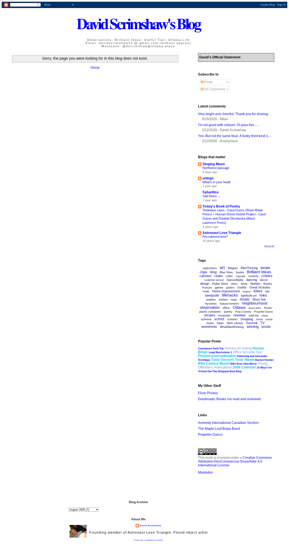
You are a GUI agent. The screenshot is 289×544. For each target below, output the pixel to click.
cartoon (205, 276)
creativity (253, 276)
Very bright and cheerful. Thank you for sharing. (233, 114)
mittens (223, 299)
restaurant (224, 315)
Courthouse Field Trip (211, 348)
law (267, 291)
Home (95, 67)
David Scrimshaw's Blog (138, 23)
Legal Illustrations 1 (220, 352)
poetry (228, 311)
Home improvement (226, 291)
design (204, 283)
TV (262, 323)
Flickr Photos (208, 393)
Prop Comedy (243, 311)
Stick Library (235, 323)
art (222, 267)
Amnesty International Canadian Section (228, 422)
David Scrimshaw (150, 525)
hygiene (247, 291)
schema (206, 319)
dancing (251, 280)
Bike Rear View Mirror (243, 363)
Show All (269, 246)
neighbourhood (254, 303)
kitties (258, 291)
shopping (247, 319)
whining (253, 327)
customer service (214, 280)
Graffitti (241, 287)
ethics (234, 283)
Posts (208, 82)
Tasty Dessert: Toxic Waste (232, 359)
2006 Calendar (244, 367)
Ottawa (239, 307)
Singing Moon (213, 164)
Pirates (268, 307)
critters (266, 276)
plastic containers (210, 311)
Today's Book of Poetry (221, 206)
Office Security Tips (247, 352)
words (266, 326)
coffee (229, 276)
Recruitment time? (215, 236)
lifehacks (230, 295)
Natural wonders (229, 303)
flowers (267, 283)
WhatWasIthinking (232, 326)
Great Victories (259, 287)
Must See (259, 299)
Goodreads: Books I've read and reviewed (229, 399)
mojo (234, 299)
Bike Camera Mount (214, 363)
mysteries (211, 303)
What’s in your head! (216, 182)
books (240, 272)
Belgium (233, 268)
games (219, 287)
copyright (240, 276)
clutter (218, 276)
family (244, 283)
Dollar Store (220, 283)
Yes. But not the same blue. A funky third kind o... (234, 136)
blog (213, 272)
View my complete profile (148, 540)
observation (210, 307)
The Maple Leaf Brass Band (219, 428)
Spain (220, 323)
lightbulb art (249, 295)
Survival (251, 323)
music (245, 299)
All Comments (214, 89)
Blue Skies (226, 272)
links (263, 295)
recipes (209, 315)
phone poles (255, 308)
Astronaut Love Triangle (221, 233)
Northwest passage (215, 168)
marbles (211, 299)
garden (230, 287)
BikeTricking (249, 268)
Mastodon (205, 472)
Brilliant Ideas (259, 272)
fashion (255, 283)
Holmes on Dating (238, 348)
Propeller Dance (263, 311)
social (259, 319)
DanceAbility (235, 280)
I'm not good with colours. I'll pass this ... (227, 125)
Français (207, 287)
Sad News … (211, 196)
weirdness (209, 326)
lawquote (212, 295)
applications (210, 268)
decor (264, 280)
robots (264, 315)
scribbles (232, 319)
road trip (254, 315)
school (219, 319)
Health (206, 291)
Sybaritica (210, 192)
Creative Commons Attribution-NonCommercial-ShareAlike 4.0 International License (235, 461)
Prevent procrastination (217, 356)
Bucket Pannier (264, 360)
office (226, 307)
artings (208, 178)
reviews (239, 315)
